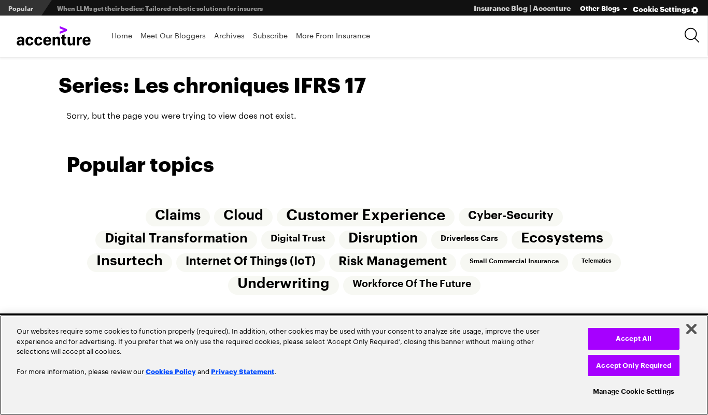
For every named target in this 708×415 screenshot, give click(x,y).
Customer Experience (365, 215)
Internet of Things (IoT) (251, 261)
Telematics (597, 261)
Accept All (634, 338)
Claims (178, 215)
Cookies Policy (171, 371)
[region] (354, 365)
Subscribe (270, 35)
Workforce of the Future (411, 284)
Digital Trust (298, 238)
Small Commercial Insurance (514, 261)
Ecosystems (562, 238)
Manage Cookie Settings (633, 391)
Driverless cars (469, 238)
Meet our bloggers (173, 35)
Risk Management (392, 261)
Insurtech (129, 261)
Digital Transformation (176, 238)
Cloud (243, 215)
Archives (229, 35)
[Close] (691, 329)
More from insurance (333, 35)
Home (121, 35)
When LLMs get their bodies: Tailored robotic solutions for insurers (160, 8)
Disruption (383, 238)
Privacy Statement (242, 371)
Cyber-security (511, 215)
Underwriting (283, 284)
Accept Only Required (633, 365)
